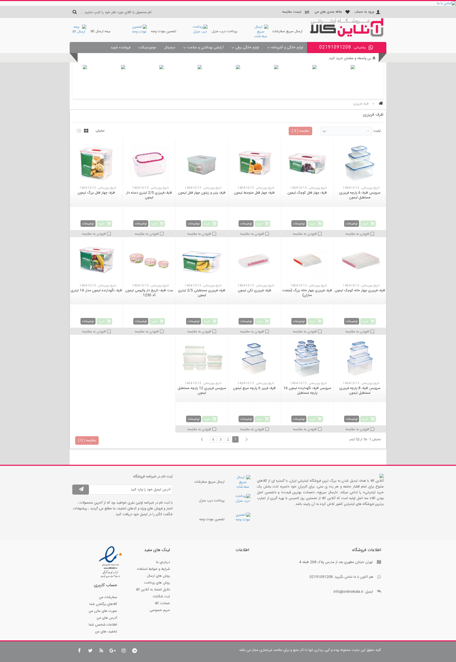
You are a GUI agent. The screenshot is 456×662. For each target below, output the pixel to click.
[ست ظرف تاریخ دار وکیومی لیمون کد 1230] (149, 261)
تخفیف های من (106, 632)
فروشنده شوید (120, 47)
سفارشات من (108, 597)
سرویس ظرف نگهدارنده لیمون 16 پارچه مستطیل (307, 390)
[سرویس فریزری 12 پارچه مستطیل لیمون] (201, 358)
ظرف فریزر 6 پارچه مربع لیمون (254, 388)
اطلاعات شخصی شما (103, 625)
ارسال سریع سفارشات (287, 31)
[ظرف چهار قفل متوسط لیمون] (254, 163)
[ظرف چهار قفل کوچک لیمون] (307, 163)
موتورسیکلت (147, 47)
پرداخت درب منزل (224, 31)
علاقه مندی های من (328, 12)
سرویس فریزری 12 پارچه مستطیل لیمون (202, 390)
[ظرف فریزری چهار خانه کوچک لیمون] (360, 261)
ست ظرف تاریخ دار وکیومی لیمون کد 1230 (149, 293)
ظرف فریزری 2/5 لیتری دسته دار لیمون (149, 195)
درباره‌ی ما (163, 562)
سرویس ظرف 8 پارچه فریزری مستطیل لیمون (360, 390)
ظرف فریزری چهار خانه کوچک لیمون (360, 290)
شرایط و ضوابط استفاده (153, 569)
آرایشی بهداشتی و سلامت (205, 47)
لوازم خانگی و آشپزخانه (287, 47)
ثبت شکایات (161, 596)
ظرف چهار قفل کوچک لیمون (307, 192)
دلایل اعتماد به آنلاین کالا (153, 590)
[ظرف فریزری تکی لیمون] (254, 261)
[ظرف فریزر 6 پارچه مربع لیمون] (254, 358)
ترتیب (377, 130)
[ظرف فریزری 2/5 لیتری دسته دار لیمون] (149, 163)
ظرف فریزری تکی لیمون (254, 290)
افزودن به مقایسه (357, 234)
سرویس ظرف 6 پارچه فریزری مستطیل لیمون (360, 195)
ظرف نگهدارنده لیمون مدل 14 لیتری (96, 290)
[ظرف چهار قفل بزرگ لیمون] (96, 163)
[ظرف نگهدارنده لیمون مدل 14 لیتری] (96, 261)
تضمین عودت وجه (163, 31)
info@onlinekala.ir (348, 592)
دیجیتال (169, 47)
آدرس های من (107, 618)
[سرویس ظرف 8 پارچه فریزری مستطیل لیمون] (360, 358)
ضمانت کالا (162, 603)
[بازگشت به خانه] (380, 104)
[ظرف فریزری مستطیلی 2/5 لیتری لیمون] (201, 261)
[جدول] (85, 130)
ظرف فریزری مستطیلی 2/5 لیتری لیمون (201, 293)
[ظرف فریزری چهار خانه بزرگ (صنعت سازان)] (307, 261)
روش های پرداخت (157, 583)
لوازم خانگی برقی (247, 47)
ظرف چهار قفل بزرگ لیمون (96, 192)
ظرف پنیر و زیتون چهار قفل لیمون (202, 192)
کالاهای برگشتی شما (103, 604)
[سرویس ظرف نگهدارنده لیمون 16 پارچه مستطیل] (307, 358)
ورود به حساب (364, 12)
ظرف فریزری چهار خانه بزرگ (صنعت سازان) (307, 293)
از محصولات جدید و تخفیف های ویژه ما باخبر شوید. (334, 58)
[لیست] (78, 130)
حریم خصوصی (160, 610)
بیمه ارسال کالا (100, 31)
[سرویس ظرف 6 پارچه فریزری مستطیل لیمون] (360, 163)
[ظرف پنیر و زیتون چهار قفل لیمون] (201, 163)
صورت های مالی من (103, 611)
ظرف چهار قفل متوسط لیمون (254, 192)
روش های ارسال (158, 576)
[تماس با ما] (228, 3)
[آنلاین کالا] (347, 36)
